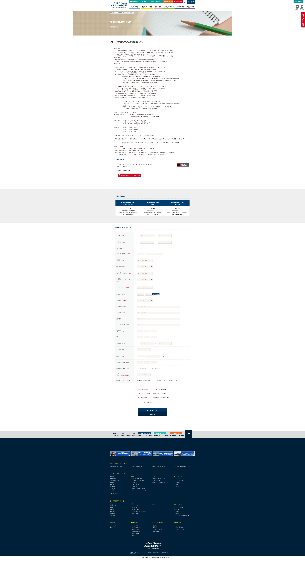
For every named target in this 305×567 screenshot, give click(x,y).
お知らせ (112, 482)
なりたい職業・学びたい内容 (117, 526)
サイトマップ (138, 552)
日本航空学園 (180, 7)
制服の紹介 (177, 482)
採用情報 (112, 490)
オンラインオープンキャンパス (182, 515)
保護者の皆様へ (165, 552)
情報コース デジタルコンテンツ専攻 (140, 488)
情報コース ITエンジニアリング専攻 (140, 490)
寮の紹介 (177, 484)
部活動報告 (112, 486)
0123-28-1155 (145, 435)
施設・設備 (177, 478)
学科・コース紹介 (147, 7)
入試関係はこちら (168, 7)
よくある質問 (185, 1)
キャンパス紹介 (134, 7)
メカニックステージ (157, 506)
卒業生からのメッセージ (116, 480)
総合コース (134, 482)
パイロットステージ (136, 509)
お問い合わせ (156, 531)
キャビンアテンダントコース (159, 478)
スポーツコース (135, 484)
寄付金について (135, 535)
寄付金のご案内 (178, 1)
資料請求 (152, 1)
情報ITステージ (135, 513)
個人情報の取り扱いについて (146, 389)
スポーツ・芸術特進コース (138, 480)
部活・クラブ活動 (179, 480)
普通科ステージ (135, 507)
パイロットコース (157, 480)
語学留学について (136, 531)
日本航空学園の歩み (136, 527)
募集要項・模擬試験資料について (182, 466)
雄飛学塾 (177, 486)
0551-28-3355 (161, 435)
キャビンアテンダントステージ (139, 511)
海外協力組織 (190, 7)
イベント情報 (113, 488)
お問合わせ (159, 1)
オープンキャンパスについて (159, 466)
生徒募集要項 (178, 526)
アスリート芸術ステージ (137, 506)
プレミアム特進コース (137, 478)
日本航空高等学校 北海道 (116, 466)
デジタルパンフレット (137, 466)
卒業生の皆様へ (156, 552)
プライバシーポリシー (147, 552)
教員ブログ (112, 484)
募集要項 (112, 476)
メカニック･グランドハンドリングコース (162, 482)
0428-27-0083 (177, 435)
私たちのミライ (113, 527)
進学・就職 (158, 7)
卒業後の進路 (113, 478)
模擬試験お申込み (169, 1)
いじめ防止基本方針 (114, 493)
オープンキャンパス (136, 1)
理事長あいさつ (135, 529)
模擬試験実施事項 (179, 527)
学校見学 (145, 1)
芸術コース (134, 486)
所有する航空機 (135, 533)
